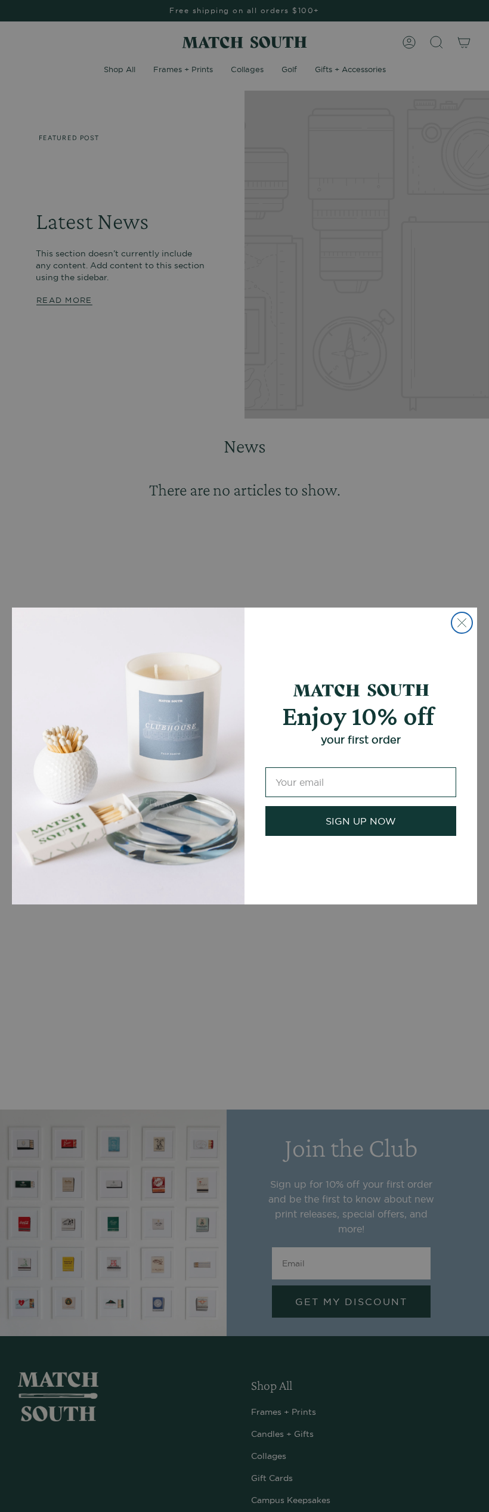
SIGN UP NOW (361, 821)
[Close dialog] (461, 622)
